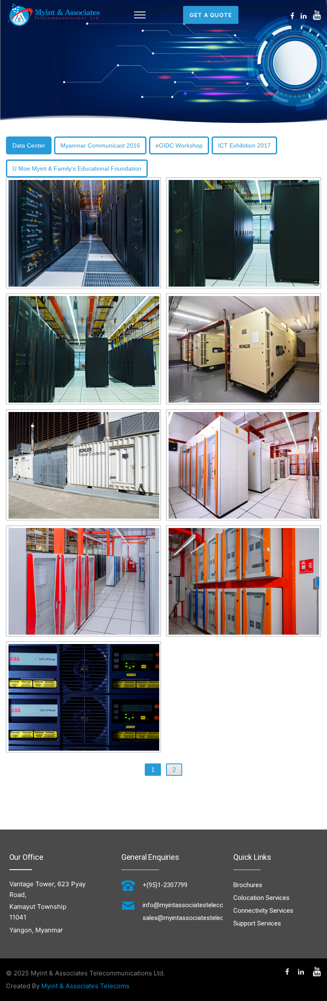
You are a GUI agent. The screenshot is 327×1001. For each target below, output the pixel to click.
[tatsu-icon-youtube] (317, 15)
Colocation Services (261, 898)
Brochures (247, 885)
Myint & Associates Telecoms (85, 986)
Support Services (257, 923)
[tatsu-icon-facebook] (292, 15)
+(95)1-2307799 (165, 885)
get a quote (210, 15)
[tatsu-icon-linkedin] (304, 15)
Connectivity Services (263, 910)
